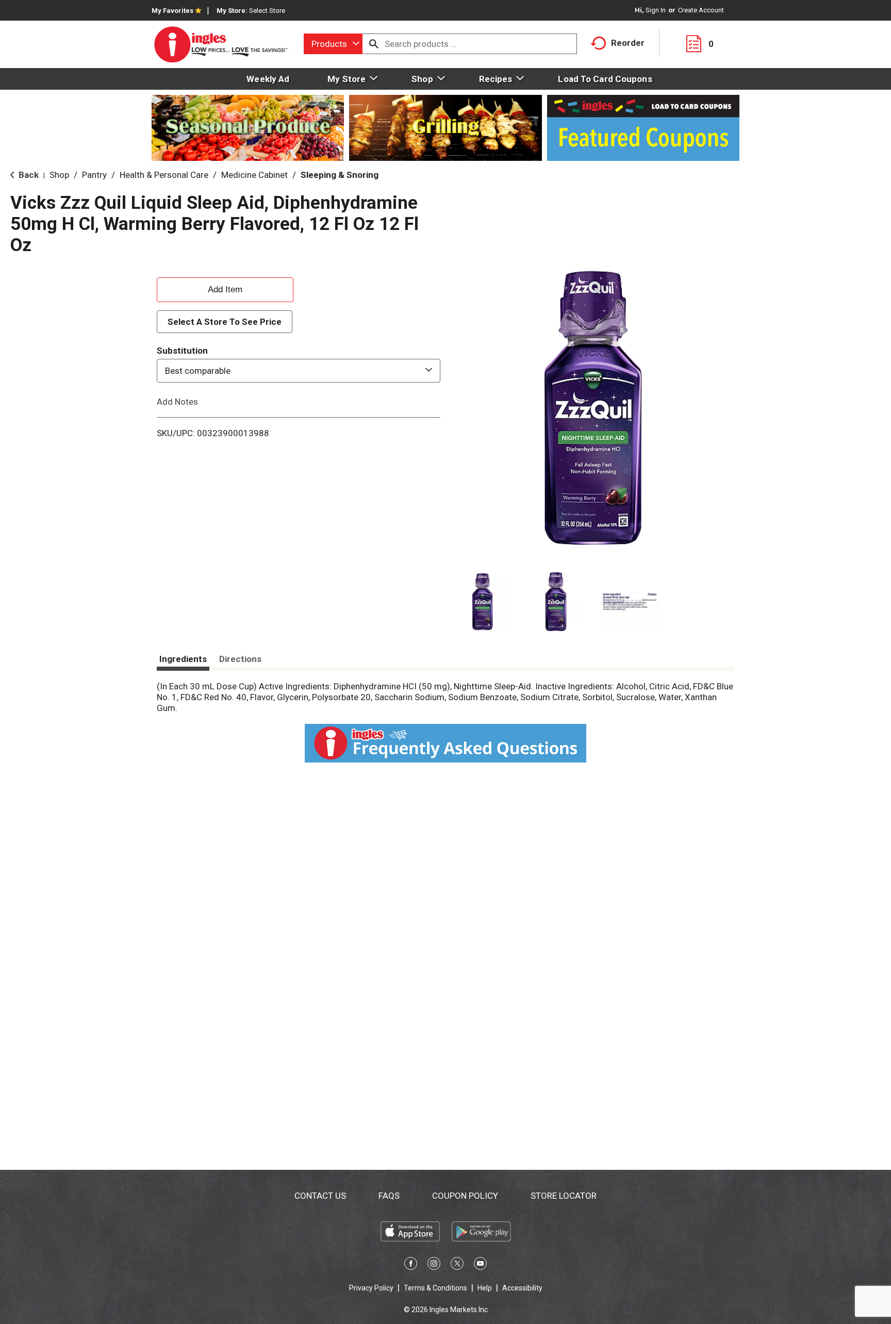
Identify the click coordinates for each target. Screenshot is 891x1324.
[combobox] (333, 44)
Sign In (656, 10)
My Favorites (172, 10)
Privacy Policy (371, 1288)
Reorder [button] (628, 43)
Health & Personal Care (164, 175)
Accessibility (522, 1288)
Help (484, 1288)
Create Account (701, 10)
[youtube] (480, 1265)
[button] (482, 602)
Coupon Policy (465, 1195)
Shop (59, 175)
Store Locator (564, 1195)
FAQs (389, 1195)
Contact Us (320, 1195)
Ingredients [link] (183, 659)
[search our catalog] (373, 44)
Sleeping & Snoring (339, 175)
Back (27, 175)
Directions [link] (240, 659)
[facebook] (410, 1265)
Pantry (94, 175)
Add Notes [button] (177, 401)
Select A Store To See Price (225, 322)
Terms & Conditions (435, 1288)
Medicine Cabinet (254, 175)
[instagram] (433, 1265)
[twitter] (457, 1265)
